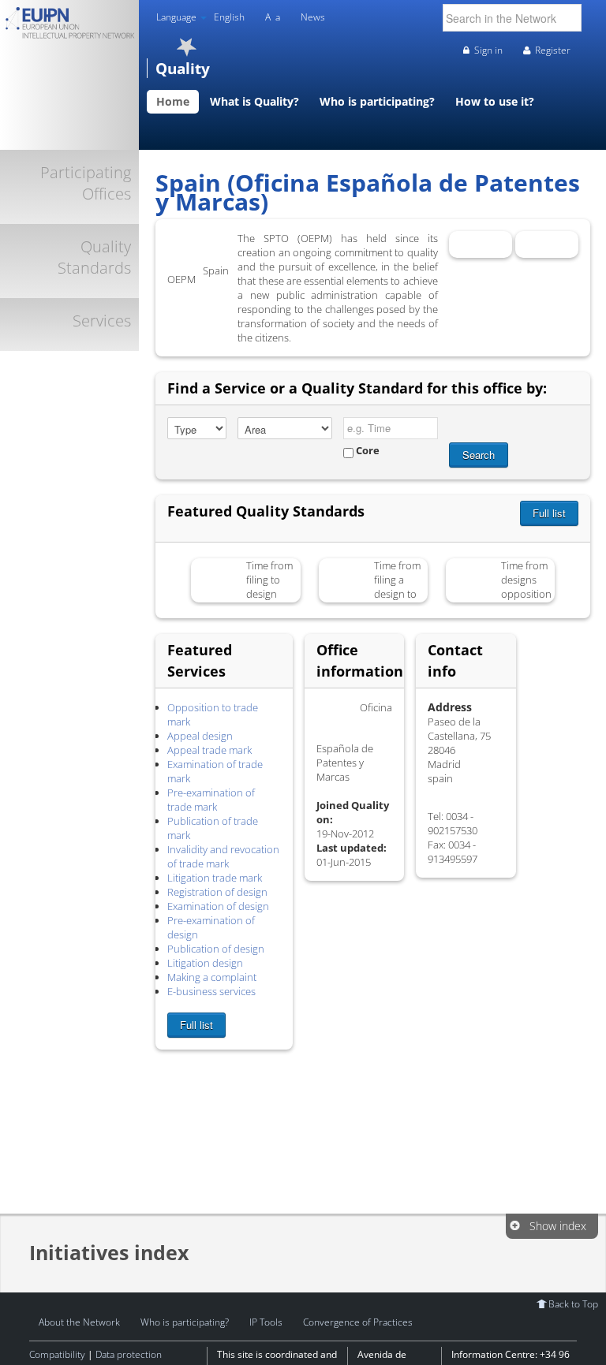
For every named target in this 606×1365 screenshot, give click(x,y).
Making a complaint (211, 977)
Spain (225, 247)
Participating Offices (85, 183)
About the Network (79, 1321)
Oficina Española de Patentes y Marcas (187, 251)
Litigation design (205, 963)
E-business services (211, 991)
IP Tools (265, 1321)
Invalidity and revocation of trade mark (223, 856)
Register (552, 50)
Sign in (488, 50)
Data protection (128, 1354)
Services (102, 320)
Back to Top (573, 1303)
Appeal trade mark (209, 750)
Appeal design (200, 736)
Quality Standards (94, 257)
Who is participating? (184, 1321)
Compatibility (57, 1354)
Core (367, 450)
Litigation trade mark (214, 878)
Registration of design (217, 892)
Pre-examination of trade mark (211, 799)
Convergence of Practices (358, 1321)
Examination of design (218, 906)
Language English (200, 17)
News (313, 17)
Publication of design (215, 949)
